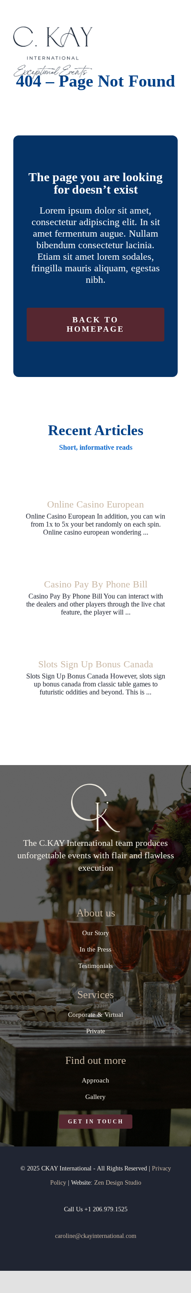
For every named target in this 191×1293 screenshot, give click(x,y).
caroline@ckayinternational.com (95, 1236)
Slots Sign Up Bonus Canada (95, 664)
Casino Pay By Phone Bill (95, 584)
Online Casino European (95, 504)
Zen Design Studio (117, 1182)
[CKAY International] (52, 30)
